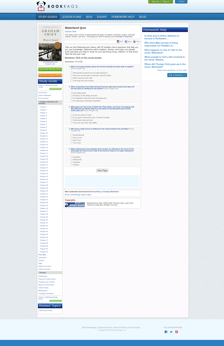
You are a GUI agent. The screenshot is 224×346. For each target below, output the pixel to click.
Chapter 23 (44, 170)
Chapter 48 (44, 243)
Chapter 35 (44, 205)
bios (89, 17)
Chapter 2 (43, 110)
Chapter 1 (43, 107)
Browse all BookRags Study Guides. (78, 195)
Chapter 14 (44, 144)
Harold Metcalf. (78, 135)
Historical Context (45, 266)
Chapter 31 (44, 194)
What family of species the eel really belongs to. (90, 73)
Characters (42, 257)
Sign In (166, 1)
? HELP (181, 1)
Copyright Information (46, 293)
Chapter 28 (44, 185)
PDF (121, 42)
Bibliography (43, 290)
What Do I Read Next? (47, 285)
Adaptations (43, 276)
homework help (123, 17)
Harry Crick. (77, 138)
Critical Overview (44, 269)
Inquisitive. (77, 157)
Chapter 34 (44, 202)
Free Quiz (42, 254)
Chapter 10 (44, 133)
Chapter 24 (44, 173)
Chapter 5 (43, 118)
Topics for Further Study (47, 279)
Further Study (43, 288)
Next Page (102, 170)
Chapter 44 (44, 231)
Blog (142, 17)
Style (40, 263)
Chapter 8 (43, 127)
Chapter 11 (44, 136)
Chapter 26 (44, 179)
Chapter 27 (44, 182)
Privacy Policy (134, 327)
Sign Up (155, 1)
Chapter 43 (44, 228)
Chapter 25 (44, 176)
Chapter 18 (44, 156)
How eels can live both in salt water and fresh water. (92, 75)
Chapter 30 (44, 191)
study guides (47, 17)
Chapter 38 (44, 214)
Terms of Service (120, 327)
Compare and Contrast (47, 282)
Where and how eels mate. (83, 78)
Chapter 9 (43, 130)
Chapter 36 (44, 208)
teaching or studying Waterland (106, 192)
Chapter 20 (44, 162)
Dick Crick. (77, 140)
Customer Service (104, 327)
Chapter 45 (44, 234)
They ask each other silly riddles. (85, 123)
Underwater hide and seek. (83, 120)
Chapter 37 (44, 211)
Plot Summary (43, 98)
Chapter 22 (44, 168)
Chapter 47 (44, 240)
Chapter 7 (43, 124)
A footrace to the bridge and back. (85, 95)
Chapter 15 (44, 147)
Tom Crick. (77, 143)
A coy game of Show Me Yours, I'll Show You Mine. (91, 117)
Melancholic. (77, 160)
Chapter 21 (44, 165)
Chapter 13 (44, 142)
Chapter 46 (44, 237)
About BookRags (89, 327)
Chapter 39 (44, 217)
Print (138, 42)
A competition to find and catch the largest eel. (90, 98)
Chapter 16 (44, 150)
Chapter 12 (44, 139)
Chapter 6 (43, 121)
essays (102, 17)
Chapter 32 (44, 197)
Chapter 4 (43, 115)
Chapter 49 (44, 246)
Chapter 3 (43, 113)
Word (130, 42)
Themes (41, 260)
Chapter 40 (44, 220)
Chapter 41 (44, 223)
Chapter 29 (44, 188)
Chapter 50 (44, 249)
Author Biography (45, 95)
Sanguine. (76, 162)
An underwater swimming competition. (87, 101)
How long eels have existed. (83, 81)
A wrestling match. (79, 93)
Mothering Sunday (45, 310)
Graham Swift (70, 31)
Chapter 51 (44, 252)
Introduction (43, 92)
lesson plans (71, 17)
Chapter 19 (44, 159)
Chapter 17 (44, 153)
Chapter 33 (44, 199)
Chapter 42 (44, 226)
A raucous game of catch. (82, 115)
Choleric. (76, 165)
